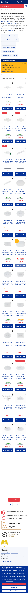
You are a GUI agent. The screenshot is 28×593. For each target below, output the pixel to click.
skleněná (14, 26)
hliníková (20, 26)
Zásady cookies (9, 581)
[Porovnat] (12, 83)
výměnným (3, 25)
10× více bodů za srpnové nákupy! (9, 553)
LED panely (10, 30)
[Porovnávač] (18, 2)
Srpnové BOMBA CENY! (7, 561)
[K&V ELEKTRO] (5, 2)
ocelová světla (4, 28)
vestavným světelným (10, 23)
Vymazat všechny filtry (7, 71)
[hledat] (26, 6)
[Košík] (22, 2)
